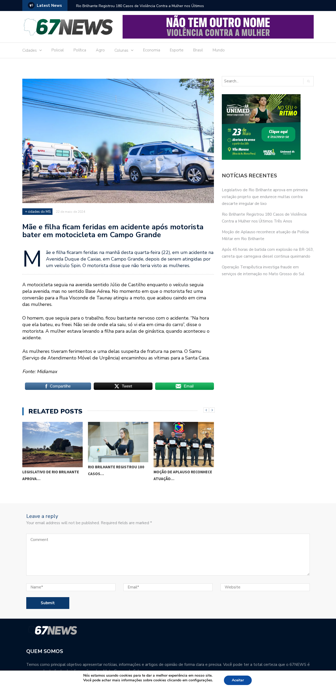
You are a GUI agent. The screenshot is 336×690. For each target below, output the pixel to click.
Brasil (198, 50)
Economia (151, 50)
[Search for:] (260, 81)
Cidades (29, 50)
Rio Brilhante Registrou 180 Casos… (116, 470)
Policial (57, 50)
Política (80, 50)
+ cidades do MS (38, 211)
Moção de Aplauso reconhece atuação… (183, 475)
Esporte (176, 50)
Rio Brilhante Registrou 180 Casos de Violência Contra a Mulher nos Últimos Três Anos (140, 9)
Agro (100, 50)
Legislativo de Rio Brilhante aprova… (50, 475)
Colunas (121, 50)
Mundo (219, 50)
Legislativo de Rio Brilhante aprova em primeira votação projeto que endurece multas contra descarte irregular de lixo (265, 196)
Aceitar (238, 680)
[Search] (308, 81)
